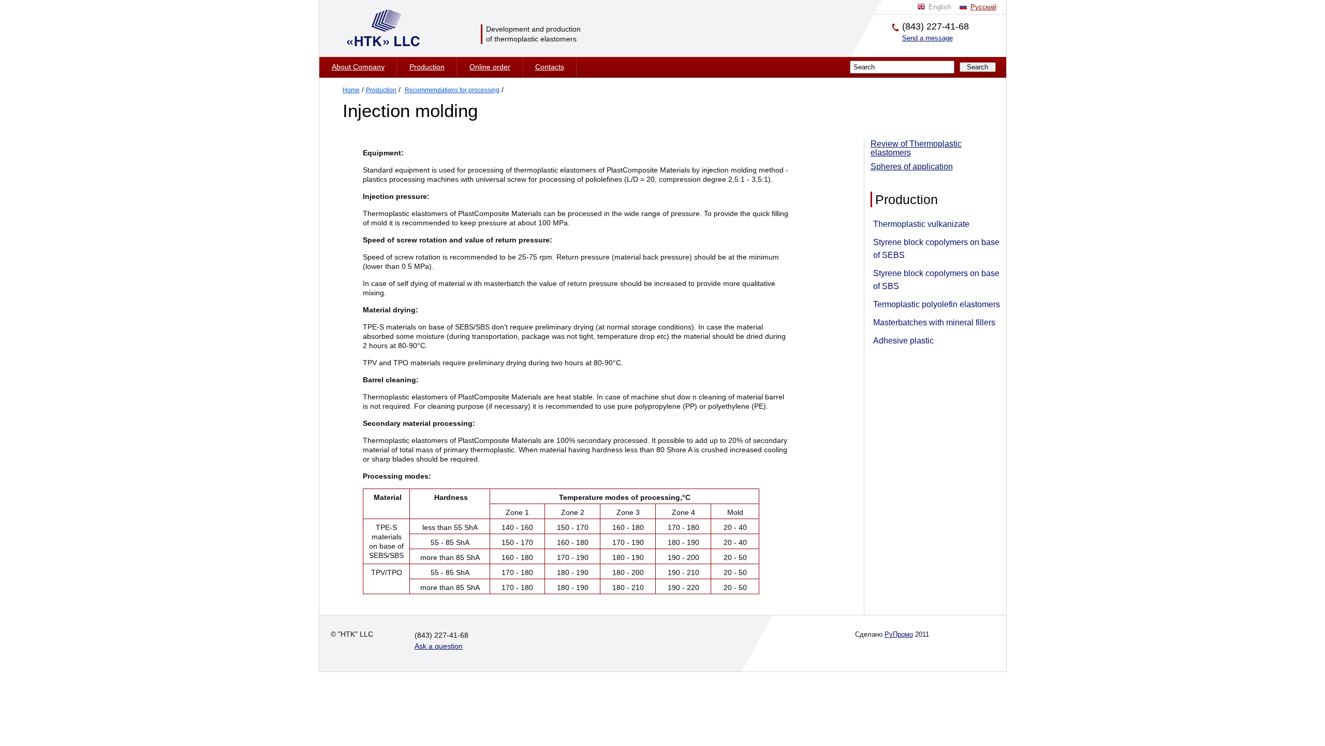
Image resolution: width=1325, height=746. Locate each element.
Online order (489, 67)
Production (427, 67)
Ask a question (439, 646)
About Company (358, 67)
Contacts (549, 67)
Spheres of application (912, 166)
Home (351, 90)
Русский (983, 7)
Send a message (927, 38)
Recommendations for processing (452, 90)
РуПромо (899, 634)
